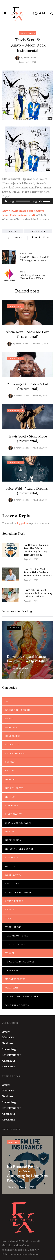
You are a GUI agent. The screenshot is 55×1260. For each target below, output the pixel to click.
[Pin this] (44, 237)
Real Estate (13, 875)
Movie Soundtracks (18, 823)
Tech (8, 918)
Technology (13, 927)
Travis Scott (37, 231)
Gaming (10, 771)
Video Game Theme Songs (21, 996)
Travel (10, 953)
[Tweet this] (36, 237)
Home (6, 1031)
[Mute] (40, 201)
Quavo (12, 231)
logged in (22, 523)
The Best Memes (15, 944)
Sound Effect (14, 901)
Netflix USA (13, 840)
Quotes (10, 866)
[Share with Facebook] (32, 237)
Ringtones (13, 628)
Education (12, 745)
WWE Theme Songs (17, 1005)
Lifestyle (11, 805)
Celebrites (12, 736)
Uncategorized (15, 979)
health (10, 779)
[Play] (6, 201)
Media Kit (8, 1037)
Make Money (13, 814)
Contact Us (8, 1060)
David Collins (30, 58)
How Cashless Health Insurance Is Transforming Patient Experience (38, 593)
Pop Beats (11, 857)
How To (10, 797)
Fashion (10, 762)
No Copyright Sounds (19, 849)
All (7, 701)
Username (12, 988)
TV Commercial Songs (20, 962)
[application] (27, 201)
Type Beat (11, 970)
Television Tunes (16, 936)
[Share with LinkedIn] (40, 237)
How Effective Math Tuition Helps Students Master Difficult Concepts (38, 572)
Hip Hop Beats (27, 33)
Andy (13, 1187)
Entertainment (15, 753)
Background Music (18, 710)
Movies (10, 831)
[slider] (47, 201)
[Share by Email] (48, 237)
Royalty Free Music (18, 892)
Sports (9, 909)
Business (11, 727)
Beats (9, 719)
